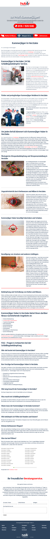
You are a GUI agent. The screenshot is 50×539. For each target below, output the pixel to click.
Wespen (28, 116)
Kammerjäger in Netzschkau (30, 461)
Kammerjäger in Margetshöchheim (31, 448)
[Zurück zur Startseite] (25, 3)
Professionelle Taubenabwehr (10, 320)
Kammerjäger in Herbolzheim (6, 451)
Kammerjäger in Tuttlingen (5, 450)
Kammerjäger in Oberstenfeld (30, 453)
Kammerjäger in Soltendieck (6, 456)
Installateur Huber (13, 469)
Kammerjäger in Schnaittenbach (30, 450)
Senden (5, 515)
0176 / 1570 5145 (26, 26)
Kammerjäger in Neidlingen (6, 465)
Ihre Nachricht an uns (8, 506)
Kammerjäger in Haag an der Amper (7, 448)
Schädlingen (31, 52)
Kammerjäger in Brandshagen (6, 460)
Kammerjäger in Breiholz (29, 460)
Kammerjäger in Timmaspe (6, 461)
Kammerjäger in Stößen (29, 463)
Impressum (18, 537)
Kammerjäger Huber (23, 55)
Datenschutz (25, 537)
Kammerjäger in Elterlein (5, 455)
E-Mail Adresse (21, 502)
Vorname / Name (7, 502)
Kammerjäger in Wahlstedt (29, 455)
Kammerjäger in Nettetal (29, 456)
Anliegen (35, 502)
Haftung (31, 537)
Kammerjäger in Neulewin (29, 458)
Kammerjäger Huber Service (30, 147)
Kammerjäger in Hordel (5, 458)
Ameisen (34, 115)
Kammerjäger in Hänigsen (29, 451)
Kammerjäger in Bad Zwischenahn (7, 463)
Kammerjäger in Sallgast (5, 453)
